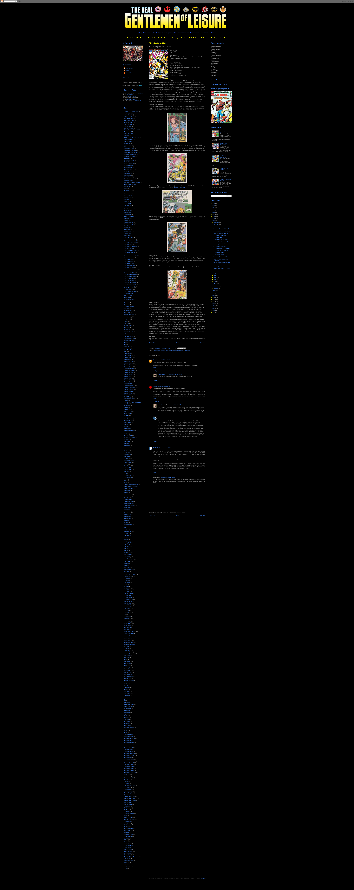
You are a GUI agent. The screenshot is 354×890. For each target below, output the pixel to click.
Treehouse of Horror (129, 813)
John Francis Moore (129, 560)
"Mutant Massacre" (128, 209)
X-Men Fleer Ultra (128, 845)
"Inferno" (126, 188)
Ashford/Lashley (128, 329)
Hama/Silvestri (127, 516)
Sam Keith (126, 719)
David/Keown (127, 413)
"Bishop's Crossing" (129, 128)
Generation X (127, 496)
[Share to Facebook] (184, 348)
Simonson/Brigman (128, 740)
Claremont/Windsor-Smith (130, 395)
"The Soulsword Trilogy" (130, 286)
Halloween (126, 511)
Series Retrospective (129, 727)
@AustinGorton (139, 93)
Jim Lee (126, 548)
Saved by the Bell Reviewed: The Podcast (185, 38)
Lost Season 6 (127, 618)
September (217, 271)
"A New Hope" (127, 113)
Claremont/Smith (128, 393)
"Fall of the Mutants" (129, 163)
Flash (125, 473)
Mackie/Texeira (127, 625)
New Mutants (127, 661)
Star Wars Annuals (128, 778)
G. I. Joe (126, 479)
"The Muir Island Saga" (129, 265)
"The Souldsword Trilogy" (130, 284)
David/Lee (126, 415)
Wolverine (126, 832)
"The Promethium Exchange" (131, 271)
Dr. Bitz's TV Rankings (129, 437)
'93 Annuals (127, 301)
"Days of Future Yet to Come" (131, 152)
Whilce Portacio (128, 830)
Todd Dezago (127, 802)
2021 (213, 214)
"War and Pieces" (128, 295)
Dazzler (126, 426)
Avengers (126, 335)
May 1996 (126, 648)
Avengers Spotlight (128, 336)
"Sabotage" (127, 227)
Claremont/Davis (128, 374)
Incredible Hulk (127, 531)
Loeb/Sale (126, 610)
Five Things (127, 471)
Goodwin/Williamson (129, 505)
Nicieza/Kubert (127, 670)
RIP (125, 700)
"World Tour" (127, 297)
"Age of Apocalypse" (129, 120)
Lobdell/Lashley (128, 597)
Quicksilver (126, 699)
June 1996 (126, 567)
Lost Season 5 (127, 616)
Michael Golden (128, 650)
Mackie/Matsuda (128, 623)
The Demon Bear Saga (129, 785)
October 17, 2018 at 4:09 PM (175, 374)
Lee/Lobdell (127, 582)
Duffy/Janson (127, 445)
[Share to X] (182, 348)
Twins (125, 815)
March (215, 283)
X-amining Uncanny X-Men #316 (222, 248)
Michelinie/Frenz (128, 652)
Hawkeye (126, 520)
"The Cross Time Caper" (130, 239)
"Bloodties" (126, 135)
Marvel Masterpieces (129, 637)
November (216, 224)
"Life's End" (127, 201)
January (216, 288)
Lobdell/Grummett (128, 593)
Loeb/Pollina (127, 608)
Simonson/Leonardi (129, 746)
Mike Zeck (126, 657)
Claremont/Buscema (129, 365)
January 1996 (127, 543)
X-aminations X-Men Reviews (136, 38)
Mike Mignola (127, 655)
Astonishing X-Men (128, 331)
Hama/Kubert (127, 513)
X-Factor (126, 838)
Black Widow (127, 346)
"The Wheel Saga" (128, 289)
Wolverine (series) (128, 834)
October (216, 227)
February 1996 (127, 469)
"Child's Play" (127, 143)
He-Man (126, 522)
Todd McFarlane (128, 804)
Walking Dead (127, 823)
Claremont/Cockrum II (129, 370)
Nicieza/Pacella (128, 674)
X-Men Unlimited (128, 851)
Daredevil (126, 407)
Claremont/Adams (128, 363)
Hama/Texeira (127, 518)
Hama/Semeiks (128, 514)
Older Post (202, 342)
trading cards (127, 866)
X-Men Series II (128, 849)
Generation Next (128, 494)
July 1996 (126, 565)
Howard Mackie (128, 526)
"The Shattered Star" (129, 278)
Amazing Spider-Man (129, 314)
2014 (213, 297)
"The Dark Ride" (128, 244)
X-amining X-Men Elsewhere (131, 857)
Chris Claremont (128, 359)
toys (125, 864)
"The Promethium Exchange (131, 269)
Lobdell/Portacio (128, 603)
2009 (213, 308)
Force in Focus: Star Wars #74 (221, 250)
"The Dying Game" (128, 248)
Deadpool (126, 434)
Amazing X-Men (128, 316)
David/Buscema (128, 411)
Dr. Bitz (127, 70)
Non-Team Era (127, 684)
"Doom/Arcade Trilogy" (129, 156)
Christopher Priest (128, 361)
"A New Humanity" (128, 115)
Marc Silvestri (127, 627)
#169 (179, 187)
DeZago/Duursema (128, 432)
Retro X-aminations (129, 704)
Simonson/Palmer (128, 749)
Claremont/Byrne (128, 367)
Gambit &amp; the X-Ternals (131, 484)
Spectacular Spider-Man (130, 772)
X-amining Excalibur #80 (220, 252)
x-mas (125, 868)
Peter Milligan (127, 693)
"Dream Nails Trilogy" (129, 160)
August (216, 273)
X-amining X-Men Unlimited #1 (224, 169)
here (140, 85)
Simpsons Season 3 (129, 764)
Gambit (125, 482)
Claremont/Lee (127, 378)
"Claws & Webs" (128, 145)
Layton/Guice (127, 578)
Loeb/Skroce (127, 612)
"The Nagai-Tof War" (129, 267)
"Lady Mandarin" (128, 195)
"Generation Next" (128, 177)
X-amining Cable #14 (219, 266)
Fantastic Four (127, 466)
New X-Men (127, 665)
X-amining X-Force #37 (219, 254)
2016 (213, 293)
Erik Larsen (127, 456)
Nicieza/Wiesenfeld (129, 682)
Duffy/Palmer (127, 449)
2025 (213, 205)
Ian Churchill (127, 529)
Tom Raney (127, 810)
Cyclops (126, 400)
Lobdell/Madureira (128, 599)
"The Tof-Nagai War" (129, 288)
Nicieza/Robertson (128, 676)
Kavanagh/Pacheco (129, 569)
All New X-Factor (128, 310)
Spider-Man (127, 774)
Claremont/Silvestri (128, 389)
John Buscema (127, 556)
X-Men (125, 841)
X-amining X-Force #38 (219, 237)
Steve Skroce (127, 779)
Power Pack (127, 695)
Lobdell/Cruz (127, 592)
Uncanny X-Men (128, 817)
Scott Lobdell (127, 721)
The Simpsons (127, 787)
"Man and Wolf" (128, 205)
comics (177, 350)
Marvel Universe (128, 640)
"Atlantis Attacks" (128, 126)
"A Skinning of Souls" (129, 117)
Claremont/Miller (128, 383)
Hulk (125, 528)
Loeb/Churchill (127, 607)
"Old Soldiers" (127, 210)
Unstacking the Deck (129, 819)
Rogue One (127, 714)
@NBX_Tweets (132, 96)
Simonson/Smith (128, 757)
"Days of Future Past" (129, 148)
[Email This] (178, 348)
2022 (213, 212)
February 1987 (127, 467)
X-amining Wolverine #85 (220, 244)
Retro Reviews (127, 702)
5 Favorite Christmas (129, 306)
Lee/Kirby (126, 580)
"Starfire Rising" (128, 233)
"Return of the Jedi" (128, 222)
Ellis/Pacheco (127, 454)
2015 (213, 295)
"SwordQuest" (127, 235)
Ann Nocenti (127, 320)
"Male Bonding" (128, 203)
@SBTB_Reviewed (132, 99)
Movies (125, 659)
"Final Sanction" (128, 171)
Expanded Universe (129, 460)
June (215, 277)
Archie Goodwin (128, 325)
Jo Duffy (126, 550)
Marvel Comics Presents (130, 631)
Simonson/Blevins (128, 736)
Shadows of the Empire (130, 729)
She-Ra (126, 732)
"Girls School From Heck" (130, 179)
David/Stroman (127, 419)
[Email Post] (175, 348)
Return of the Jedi (128, 706)
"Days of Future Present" (130, 150)
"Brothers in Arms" (128, 139)
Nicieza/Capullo (128, 667)
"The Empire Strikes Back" (130, 250)
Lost (125, 614)
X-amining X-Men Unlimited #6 (221, 229)
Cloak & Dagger (128, 397)
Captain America (128, 355)
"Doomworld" (127, 158)
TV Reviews (204, 38)
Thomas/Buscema (128, 791)
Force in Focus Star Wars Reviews (159, 38)
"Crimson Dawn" (128, 147)
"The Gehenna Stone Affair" (131, 256)
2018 (213, 221)
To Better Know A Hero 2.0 (130, 798)
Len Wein (126, 586)
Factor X (126, 464)
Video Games (127, 821)
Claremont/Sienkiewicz (129, 387)
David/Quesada (128, 417)
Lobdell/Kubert (127, 595)
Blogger (203, 878)
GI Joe (125, 481)
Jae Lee (126, 539)
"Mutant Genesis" (128, 207)
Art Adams (126, 327)
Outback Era (127, 687)
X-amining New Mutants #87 (223, 156)
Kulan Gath (127, 571)
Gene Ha (126, 492)
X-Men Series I (127, 847)
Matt (154, 386)
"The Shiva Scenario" (129, 280)
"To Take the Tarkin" (129, 293)
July (215, 275)
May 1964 (126, 646)
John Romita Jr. (128, 561)
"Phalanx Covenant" (129, 216)
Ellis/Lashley (127, 452)
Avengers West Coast (129, 338)
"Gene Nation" (127, 175)
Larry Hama (127, 573)
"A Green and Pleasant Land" (131, 111)
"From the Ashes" (128, 173)
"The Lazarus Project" (129, 263)
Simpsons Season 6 (129, 770)
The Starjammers (128, 789)
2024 (213, 208)
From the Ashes (128, 477)
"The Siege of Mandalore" (130, 282)
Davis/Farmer (127, 422)
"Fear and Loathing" (129, 169)
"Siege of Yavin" (128, 231)
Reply (154, 367)
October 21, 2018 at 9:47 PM (164, 447)
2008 (213, 310)
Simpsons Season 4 (129, 766)
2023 (213, 210)
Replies (157, 371)
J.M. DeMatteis (127, 535)
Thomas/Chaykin (128, 793)
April (215, 281)
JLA (125, 537)
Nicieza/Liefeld (127, 672)
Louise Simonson (128, 620)
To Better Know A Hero (129, 796)
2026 (213, 203)
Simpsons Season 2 (129, 763)
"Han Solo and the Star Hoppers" (132, 182)
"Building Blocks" (128, 141)
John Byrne (127, 558)
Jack (154, 360)
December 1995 (128, 435)
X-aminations (187, 350)
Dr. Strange (127, 439)
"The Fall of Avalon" (129, 254)
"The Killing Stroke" (128, 261)
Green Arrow (127, 507)
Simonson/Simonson (129, 755)
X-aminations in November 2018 (222, 231)
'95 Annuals (127, 304)
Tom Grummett (127, 808)
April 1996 (126, 323)
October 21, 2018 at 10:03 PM (168, 417)
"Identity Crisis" (127, 186)
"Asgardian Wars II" (128, 122)
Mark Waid (126, 629)
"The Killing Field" (128, 259)
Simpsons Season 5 (129, 768)
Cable (125, 351)
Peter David (127, 691)
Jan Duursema (127, 541)
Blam (159, 417)
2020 (213, 216)
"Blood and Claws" (128, 133)
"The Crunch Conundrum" (130, 241)
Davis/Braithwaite (128, 420)
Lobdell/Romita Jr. (128, 605)
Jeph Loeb (126, 546)
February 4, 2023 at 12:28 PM (167, 477)
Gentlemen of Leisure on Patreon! (222, 268)
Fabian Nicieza (127, 462)
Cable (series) (127, 353)
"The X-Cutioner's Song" (130, 291)
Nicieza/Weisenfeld (129, 680)
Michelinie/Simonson (129, 653)
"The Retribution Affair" (129, 272)
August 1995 (127, 333)
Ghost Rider (127, 498)
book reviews (127, 858)
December (216, 222)
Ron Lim (126, 716)
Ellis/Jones (126, 450)
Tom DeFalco (127, 806)
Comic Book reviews (170, 350)
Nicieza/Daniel (127, 669)
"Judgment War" (128, 190)
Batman (126, 342)
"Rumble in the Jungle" (129, 225)
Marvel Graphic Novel (129, 635)
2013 (213, 299)
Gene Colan (127, 490)
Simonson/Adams (128, 734)
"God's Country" (128, 180)
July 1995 (126, 563)
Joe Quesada (127, 554)
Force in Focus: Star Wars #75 (221, 242)
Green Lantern (127, 509)
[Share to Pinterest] (185, 348)
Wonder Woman (128, 836)
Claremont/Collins (128, 372)
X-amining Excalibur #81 (220, 235)
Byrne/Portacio (127, 350)
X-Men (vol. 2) (127, 843)
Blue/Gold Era (127, 348)
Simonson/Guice (128, 744)
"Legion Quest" (127, 197)
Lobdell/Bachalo (128, 590)
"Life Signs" (127, 199)
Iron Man (126, 533)
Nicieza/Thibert (127, 678)
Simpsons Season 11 (129, 761)
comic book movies (128, 860)
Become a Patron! (215, 80)
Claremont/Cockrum (129, 368)
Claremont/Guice (128, 376)
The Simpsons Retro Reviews (220, 38)
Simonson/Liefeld (128, 748)
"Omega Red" (127, 212)
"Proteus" (126, 220)
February (216, 286)
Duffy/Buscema (127, 441)
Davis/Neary (127, 424)
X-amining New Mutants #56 (223, 144)
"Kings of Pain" (127, 194)
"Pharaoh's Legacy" (129, 218)
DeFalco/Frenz (127, 428)
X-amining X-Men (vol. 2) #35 (221, 257)
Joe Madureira (127, 552)
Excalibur (181, 350)
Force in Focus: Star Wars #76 (221, 233)
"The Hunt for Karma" (129, 257)
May (215, 279)
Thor (125, 795)
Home (123, 38)
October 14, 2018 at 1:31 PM (163, 360)
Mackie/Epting (127, 622)
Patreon (126, 689)
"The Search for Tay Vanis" (130, 276)
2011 (213, 303)
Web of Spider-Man (129, 828)
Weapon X (126, 826)
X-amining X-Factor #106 (220, 246)
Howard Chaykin (128, 524)
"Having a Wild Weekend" (130, 184)
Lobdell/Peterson (128, 601)
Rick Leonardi (127, 708)
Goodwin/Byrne (128, 499)
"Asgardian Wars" (128, 124)
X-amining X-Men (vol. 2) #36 (221, 239)
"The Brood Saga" (128, 237)
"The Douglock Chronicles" (159, 350)
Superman (126, 781)
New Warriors (127, 663)
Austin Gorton (161, 374)
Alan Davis (126, 308)
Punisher (126, 697)
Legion (125, 584)
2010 (213, 306)
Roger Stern (127, 712)
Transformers (127, 811)
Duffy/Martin (127, 447)
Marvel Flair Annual (129, 633)
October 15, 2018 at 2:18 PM (163, 386)
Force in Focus (127, 475)
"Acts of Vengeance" (129, 118)
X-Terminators (127, 853)
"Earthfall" (126, 162)
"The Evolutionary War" (129, 252)
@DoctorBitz (130, 94)
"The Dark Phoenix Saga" (130, 242)
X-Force (126, 840)
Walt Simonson (127, 825)
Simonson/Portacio (128, 751)
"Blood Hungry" (128, 132)
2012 (213, 301)
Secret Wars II (127, 725)
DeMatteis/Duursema (129, 430)
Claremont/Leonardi (129, 380)
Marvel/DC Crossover (129, 644)
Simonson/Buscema (129, 742)
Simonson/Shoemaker (129, 753)
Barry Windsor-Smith (129, 340)
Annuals (126, 321)
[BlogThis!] (180, 348)
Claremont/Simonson (129, 391)
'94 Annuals (127, 303)
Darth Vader (127, 409)
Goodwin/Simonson (129, 503)
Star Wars (126, 776)
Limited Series (127, 588)
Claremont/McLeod (128, 382)
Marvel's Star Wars (128, 642)
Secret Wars (127, 723)
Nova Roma (127, 685)
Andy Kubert (127, 318)
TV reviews (126, 783)
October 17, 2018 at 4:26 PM (175, 405)
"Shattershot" (127, 229)
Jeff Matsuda (127, 545)
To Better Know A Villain (130, 800)
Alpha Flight (127, 312)
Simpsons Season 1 (129, 759)
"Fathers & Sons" (128, 167)
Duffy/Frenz (127, 443)
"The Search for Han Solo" (130, 274)
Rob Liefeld (127, 710)
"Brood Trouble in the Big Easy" (132, 137)
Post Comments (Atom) (161, 518)
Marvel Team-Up (128, 638)
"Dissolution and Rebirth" (130, 154)
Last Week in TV (128, 576)
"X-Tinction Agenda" (129, 299)
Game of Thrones (128, 488)
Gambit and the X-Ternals (130, 486)
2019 (213, 218)
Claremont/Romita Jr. (129, 385)
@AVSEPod (138, 100)
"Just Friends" (127, 192)
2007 (213, 312)
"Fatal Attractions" (128, 165)
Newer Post (152, 342)
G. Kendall (128, 73)
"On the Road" (127, 214)
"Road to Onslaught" (129, 224)
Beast (125, 344)
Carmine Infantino (128, 357)
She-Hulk (126, 731)
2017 (213, 291)
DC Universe (127, 405)
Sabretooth (126, 717)
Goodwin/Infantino (128, 501)
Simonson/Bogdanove (129, 738)
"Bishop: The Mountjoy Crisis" (131, 130)
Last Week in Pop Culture (130, 575)
